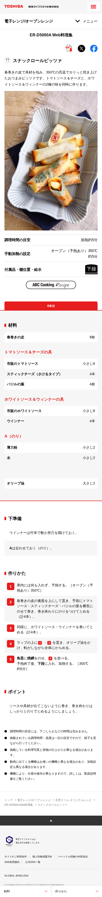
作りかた (61, 891)
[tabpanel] (51, 405)
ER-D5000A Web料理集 (18, 804)
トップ (8, 800)
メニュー (90, 21)
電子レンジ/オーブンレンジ (34, 800)
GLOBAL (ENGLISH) (16, 875)
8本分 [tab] (51, 306)
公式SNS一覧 (32, 862)
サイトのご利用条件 (15, 856)
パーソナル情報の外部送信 (73, 856)
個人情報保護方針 (42, 856)
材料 (7, 891)
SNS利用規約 (12, 862)
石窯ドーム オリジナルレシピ (73, 800)
